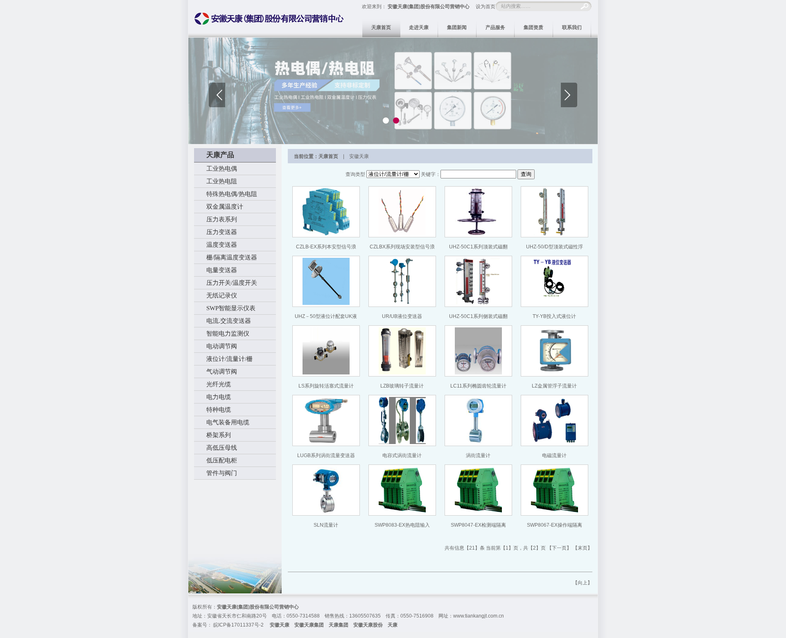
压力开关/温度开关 (231, 283)
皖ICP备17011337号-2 (238, 625)
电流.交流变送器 (228, 321)
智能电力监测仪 (227, 333)
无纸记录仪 (221, 295)
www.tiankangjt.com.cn (478, 616)
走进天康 (419, 27)
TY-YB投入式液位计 (554, 316)
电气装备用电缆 (227, 422)
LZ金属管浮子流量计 (554, 386)
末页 (582, 548)
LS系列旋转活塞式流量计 (326, 386)
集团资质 (533, 27)
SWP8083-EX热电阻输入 (402, 525)
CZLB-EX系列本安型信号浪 (326, 247)
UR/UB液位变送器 (402, 316)
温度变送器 (221, 244)
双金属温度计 (224, 206)
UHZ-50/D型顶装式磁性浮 (554, 247)
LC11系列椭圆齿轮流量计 (478, 386)
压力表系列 (221, 219)
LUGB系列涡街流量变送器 (326, 455)
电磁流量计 (554, 455)
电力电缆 (218, 397)
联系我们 (572, 27)
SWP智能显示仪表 (230, 308)
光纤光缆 (218, 384)
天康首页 (381, 27)
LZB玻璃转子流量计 (402, 386)
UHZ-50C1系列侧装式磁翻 (478, 316)
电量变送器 (221, 270)
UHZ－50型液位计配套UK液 (326, 316)
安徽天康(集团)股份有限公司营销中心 (429, 6)
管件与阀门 (221, 473)
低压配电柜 (221, 460)
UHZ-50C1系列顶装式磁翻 (478, 247)
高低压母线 (221, 447)
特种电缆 (218, 409)
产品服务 (495, 27)
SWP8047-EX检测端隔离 (478, 525)
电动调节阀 (221, 346)
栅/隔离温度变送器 (231, 257)
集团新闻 (457, 27)
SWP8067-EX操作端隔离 (554, 525)
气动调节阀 (221, 371)
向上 (582, 583)
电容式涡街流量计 (402, 455)
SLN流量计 (326, 525)
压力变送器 (221, 232)
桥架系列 (218, 435)
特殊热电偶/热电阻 (231, 194)
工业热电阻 (221, 181)
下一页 (559, 548)
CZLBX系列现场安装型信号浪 (402, 247)
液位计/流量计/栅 (229, 359)
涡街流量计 (478, 455)
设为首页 (485, 6)
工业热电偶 (221, 168)
